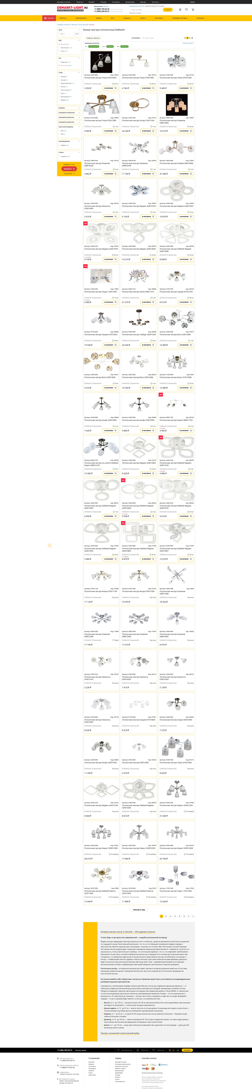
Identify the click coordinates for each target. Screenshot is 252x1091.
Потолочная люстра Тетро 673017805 (100, 120)
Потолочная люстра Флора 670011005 (138, 591)
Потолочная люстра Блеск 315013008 (175, 377)
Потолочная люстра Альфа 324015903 (138, 420)
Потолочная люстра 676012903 (135, 762)
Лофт (63, 93)
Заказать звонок (80, 1050)
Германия (65, 156)
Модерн (65, 100)
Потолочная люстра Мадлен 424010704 (139, 206)
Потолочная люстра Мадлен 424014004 (139, 249)
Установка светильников (122, 1064)
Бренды (143, 2)
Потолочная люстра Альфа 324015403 (176, 720)
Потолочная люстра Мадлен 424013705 (101, 249)
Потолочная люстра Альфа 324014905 (100, 420)
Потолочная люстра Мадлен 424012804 (139, 463)
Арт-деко (64, 80)
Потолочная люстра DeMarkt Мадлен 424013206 (138, 806)
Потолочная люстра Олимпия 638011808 (172, 592)
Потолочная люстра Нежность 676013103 (97, 678)
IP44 (63, 134)
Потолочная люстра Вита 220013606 (99, 377)
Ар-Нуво (64, 76)
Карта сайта (92, 1075)
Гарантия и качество (121, 1066)
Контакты (155, 2)
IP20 (63, 131)
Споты (64, 51)
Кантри (64, 86)
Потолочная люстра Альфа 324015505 (100, 762)
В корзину (108, 88)
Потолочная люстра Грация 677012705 (176, 291)
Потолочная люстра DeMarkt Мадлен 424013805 (138, 549)
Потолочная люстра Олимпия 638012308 (135, 635)
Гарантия (79, 2)
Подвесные (66, 62)
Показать (68, 169)
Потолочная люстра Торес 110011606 (176, 891)
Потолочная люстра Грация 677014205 (100, 334)
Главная (60, 25)
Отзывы (103, 2)
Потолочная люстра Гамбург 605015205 (139, 334)
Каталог (51, 18)
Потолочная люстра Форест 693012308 (101, 848)
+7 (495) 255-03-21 (108, 11)
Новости (117, 1077)
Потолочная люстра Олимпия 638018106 (97, 164)
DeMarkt (65, 145)
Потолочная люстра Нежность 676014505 (135, 678)
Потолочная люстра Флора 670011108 (100, 591)
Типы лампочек (120, 1081)
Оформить (187, 1050)
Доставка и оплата (63, 2)
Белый (109, 46)
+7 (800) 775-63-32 (108, 9)
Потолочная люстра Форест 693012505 (138, 848)
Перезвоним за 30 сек (136, 6)
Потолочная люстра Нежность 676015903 (173, 678)
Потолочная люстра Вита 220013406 (137, 377)
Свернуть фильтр (93, 38)
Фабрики (91, 1064)
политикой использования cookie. (153, 1082)
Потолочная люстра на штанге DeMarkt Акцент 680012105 (101, 464)
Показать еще (139, 910)
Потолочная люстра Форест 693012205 (176, 805)
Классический (66, 90)
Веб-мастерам (119, 1071)
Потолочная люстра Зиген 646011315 (138, 291)
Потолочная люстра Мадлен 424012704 (101, 805)
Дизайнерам (130, 2)
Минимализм (66, 97)
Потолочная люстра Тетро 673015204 (176, 77)
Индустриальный (67, 83)
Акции (90, 1073)
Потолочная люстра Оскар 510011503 (138, 120)
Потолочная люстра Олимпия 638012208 (97, 635)
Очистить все (188, 43)
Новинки (91, 1071)
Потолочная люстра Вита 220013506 (175, 334)
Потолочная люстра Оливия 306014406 (176, 163)
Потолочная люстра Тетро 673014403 (100, 77)
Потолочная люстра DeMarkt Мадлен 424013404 (138, 507)
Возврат (92, 2)
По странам (92, 1066)
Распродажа (92, 1068)
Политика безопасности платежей (152, 1073)
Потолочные (83, 25)
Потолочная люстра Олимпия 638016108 (135, 164)
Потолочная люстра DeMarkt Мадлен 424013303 (100, 507)
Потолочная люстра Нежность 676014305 (97, 207)
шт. (173, 1050)
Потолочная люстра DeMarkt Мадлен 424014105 (175, 507)
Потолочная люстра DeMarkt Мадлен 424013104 (175, 464)
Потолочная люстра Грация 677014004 (138, 720)
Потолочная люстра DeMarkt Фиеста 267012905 (137, 892)
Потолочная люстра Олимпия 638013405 (172, 121)
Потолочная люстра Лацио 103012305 (100, 291)
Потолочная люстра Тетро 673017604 (176, 762)
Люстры (74, 25)
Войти (192, 2)
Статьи (117, 1079)
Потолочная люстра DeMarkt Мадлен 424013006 (175, 250)
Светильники (66, 48)
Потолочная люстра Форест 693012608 (176, 848)
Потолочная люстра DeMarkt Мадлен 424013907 (175, 549)
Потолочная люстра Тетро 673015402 (138, 77)
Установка (116, 2)
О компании (94, 1058)
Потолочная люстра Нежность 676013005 (97, 721)
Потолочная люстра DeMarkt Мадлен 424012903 (100, 549)
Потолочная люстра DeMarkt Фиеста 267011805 (100, 892)
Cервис (118, 1058)
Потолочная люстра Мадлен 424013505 (176, 206)
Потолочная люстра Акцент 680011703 (176, 420)
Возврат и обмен (120, 1068)
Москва (105, 6)
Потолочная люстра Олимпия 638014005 (172, 635)
